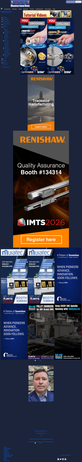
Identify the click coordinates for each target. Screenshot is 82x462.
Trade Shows (32, 9)
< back (41, 435)
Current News (6, 19)
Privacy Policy (6, 460)
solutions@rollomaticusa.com (41, 430)
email (40, 360)
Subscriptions (25, 9)
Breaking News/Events (39, 9)
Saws (4, 59)
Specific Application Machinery (5, 63)
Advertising (14, 9)
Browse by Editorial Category (6, 11)
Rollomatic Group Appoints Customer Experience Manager (41, 441)
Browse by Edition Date (6, 12)
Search (5, 459)
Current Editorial (7, 9)
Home (5, 447)
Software (5, 60)
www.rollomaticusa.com (41, 433)
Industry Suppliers (48, 9)
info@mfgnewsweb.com (66, 455)
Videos (54, 9)
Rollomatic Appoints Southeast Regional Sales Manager (7, 48)
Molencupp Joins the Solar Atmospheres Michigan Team (7, 55)
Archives (20, 9)
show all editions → (6, 67)
